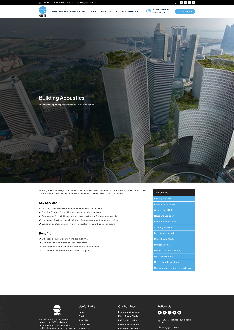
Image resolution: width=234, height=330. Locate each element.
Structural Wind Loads (165, 221)
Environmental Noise (164, 204)
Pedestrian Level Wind (165, 233)
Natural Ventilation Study (166, 262)
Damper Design (162, 245)
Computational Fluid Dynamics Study (172, 268)
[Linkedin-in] (174, 313)
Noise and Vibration (164, 216)
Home (54, 11)
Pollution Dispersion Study (167, 250)
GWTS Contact (89, 11)
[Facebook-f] (181, 2)
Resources (106, 11)
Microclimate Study (164, 239)
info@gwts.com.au (170, 327)
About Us (63, 11)
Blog (118, 11)
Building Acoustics (163, 198)
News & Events (129, 11)
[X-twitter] (185, 2)
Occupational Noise (164, 210)
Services (74, 11)
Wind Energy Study (163, 256)
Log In (175, 2)
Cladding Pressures (164, 227)
